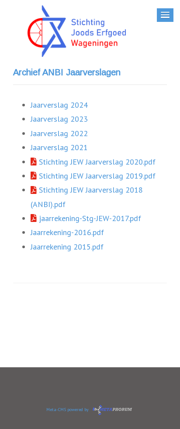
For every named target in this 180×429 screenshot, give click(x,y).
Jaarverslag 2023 (59, 119)
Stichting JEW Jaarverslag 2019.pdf (96, 176)
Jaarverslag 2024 (59, 105)
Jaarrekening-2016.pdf (67, 232)
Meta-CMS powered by (68, 409)
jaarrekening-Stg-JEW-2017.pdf (89, 218)
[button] (165, 15)
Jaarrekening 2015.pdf (67, 247)
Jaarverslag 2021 (59, 147)
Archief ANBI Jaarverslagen (67, 72)
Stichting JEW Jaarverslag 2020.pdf (96, 162)
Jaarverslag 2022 (59, 133)
